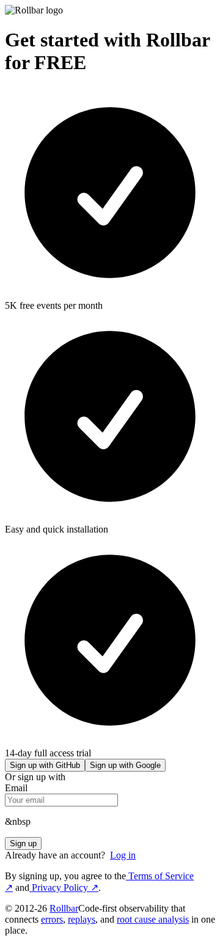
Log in (123, 855)
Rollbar (64, 908)
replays (81, 919)
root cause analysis (153, 919)
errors (52, 919)
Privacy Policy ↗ (63, 887)
